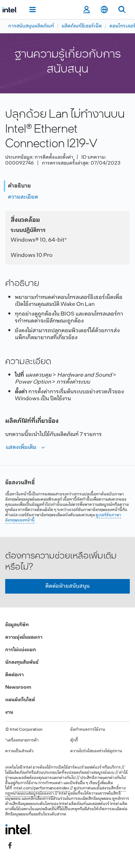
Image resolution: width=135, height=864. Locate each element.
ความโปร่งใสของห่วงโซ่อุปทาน (96, 751)
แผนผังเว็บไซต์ (20, 700)
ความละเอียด (23, 197)
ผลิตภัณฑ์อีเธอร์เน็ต (82, 26)
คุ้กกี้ (74, 740)
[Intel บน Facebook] (10, 845)
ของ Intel (60, 804)
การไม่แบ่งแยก (20, 650)
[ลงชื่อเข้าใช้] (86, 9)
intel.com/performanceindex (41, 788)
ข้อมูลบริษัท (17, 625)
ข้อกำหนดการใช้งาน (87, 729)
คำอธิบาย (19, 186)
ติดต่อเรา (14, 675)
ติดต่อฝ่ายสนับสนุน (67, 586)
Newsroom (18, 687)
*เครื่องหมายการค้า (22, 740)
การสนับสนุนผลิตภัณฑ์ (31, 26)
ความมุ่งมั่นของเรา (24, 637)
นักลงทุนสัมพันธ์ (21, 662)
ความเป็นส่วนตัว (19, 751)
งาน (9, 712)
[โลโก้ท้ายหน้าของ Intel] (18, 829)
